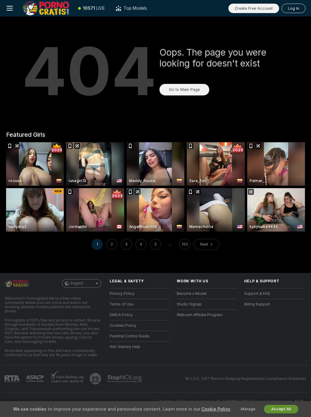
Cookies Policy (123, 325)
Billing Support (257, 304)
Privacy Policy (122, 293)
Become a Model (192, 293)
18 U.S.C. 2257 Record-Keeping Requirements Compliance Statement (245, 379)
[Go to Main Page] (46, 8)
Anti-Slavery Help (125, 347)
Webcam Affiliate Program (199, 315)
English (76, 283)
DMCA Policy (121, 315)
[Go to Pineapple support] (96, 378)
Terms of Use (121, 304)
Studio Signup (189, 304)
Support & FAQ (257, 293)
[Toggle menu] (9, 8)
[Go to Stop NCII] (125, 378)
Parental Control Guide (129, 336)
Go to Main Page (184, 89)
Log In (293, 8)
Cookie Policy (215, 409)
